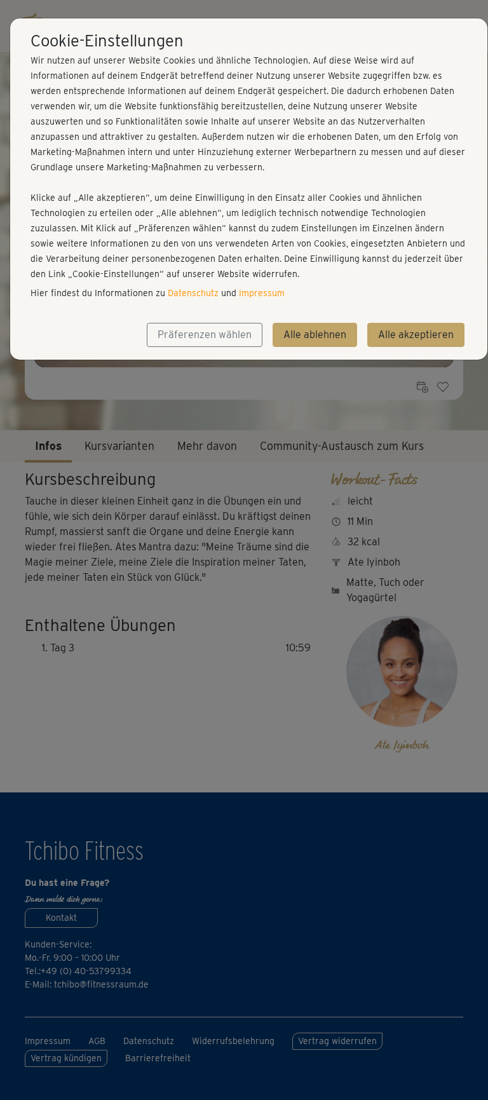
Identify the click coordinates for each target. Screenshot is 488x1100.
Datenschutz (193, 293)
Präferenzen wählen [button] (205, 335)
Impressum (262, 293)
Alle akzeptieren (416, 335)
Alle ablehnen (314, 335)
